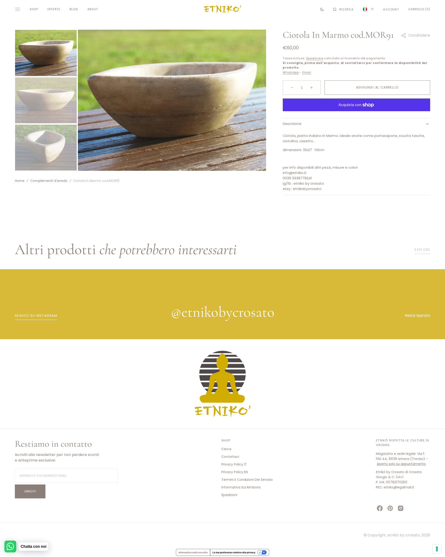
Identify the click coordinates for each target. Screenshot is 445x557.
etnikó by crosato (404, 535)
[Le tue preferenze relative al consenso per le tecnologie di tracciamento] (436, 548)
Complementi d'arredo (48, 180)
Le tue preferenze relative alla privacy (234, 552)
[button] (343, 9)
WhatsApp (291, 72)
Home (20, 180)
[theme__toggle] (322, 9)
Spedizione (314, 58)
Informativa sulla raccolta (193, 552)
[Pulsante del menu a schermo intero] (17, 9)
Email (306, 72)
